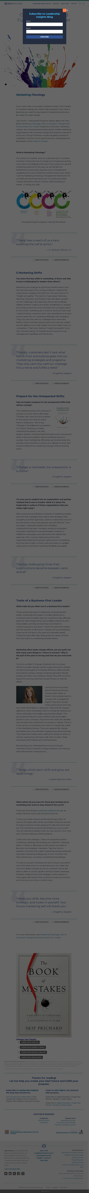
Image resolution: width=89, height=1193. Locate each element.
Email (28, 28)
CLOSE (64, 10)
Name (28, 21)
